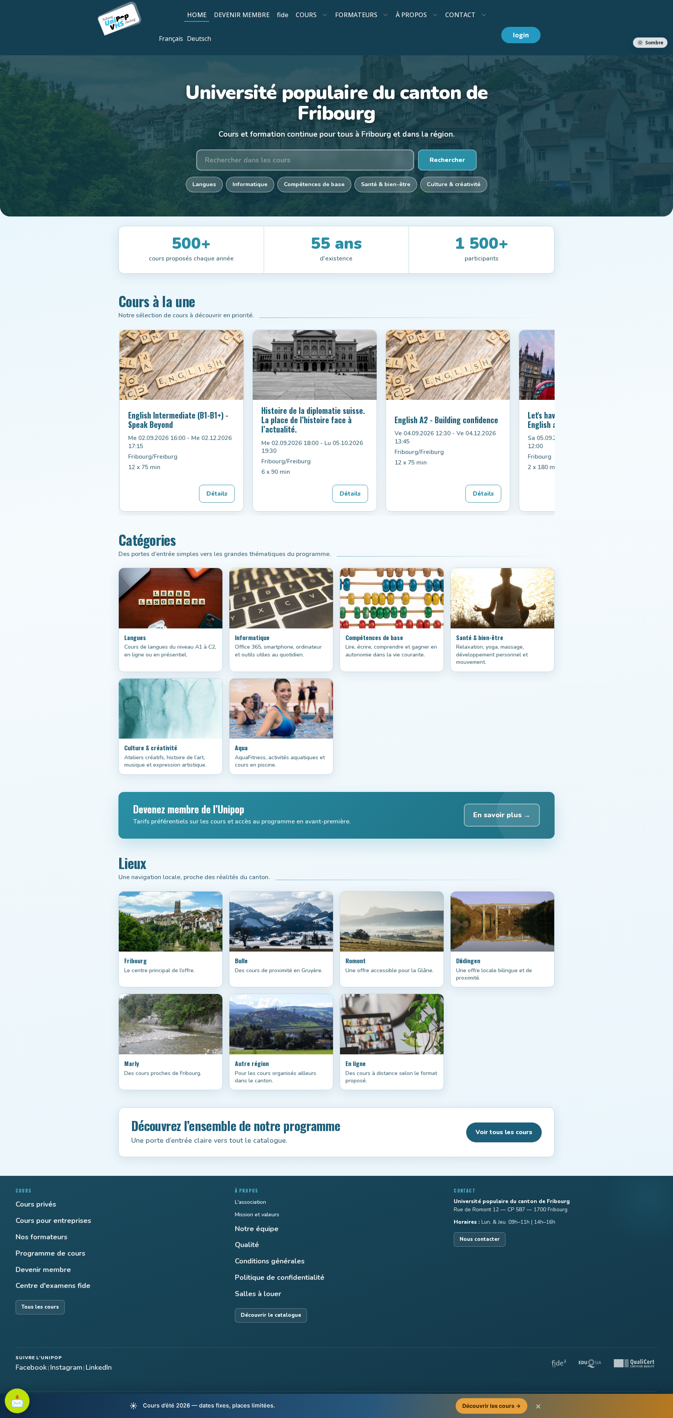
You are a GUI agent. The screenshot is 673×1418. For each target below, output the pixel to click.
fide (282, 15)
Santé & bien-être (385, 184)
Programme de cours (50, 1253)
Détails (216, 494)
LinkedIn (99, 1367)
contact (460, 15)
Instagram (66, 1367)
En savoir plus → (501, 815)
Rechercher (447, 160)
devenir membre (242, 15)
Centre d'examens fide (53, 1285)
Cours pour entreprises (53, 1220)
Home (196, 15)
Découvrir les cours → (491, 1405)
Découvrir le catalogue (271, 1315)
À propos (411, 15)
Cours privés (36, 1204)
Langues (204, 184)
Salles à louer (258, 1293)
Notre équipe (256, 1228)
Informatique (250, 184)
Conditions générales (270, 1261)
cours (306, 15)
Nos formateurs (41, 1237)
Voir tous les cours (504, 1132)
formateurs (356, 15)
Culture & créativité (454, 184)
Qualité (247, 1244)
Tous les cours (40, 1307)
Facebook (31, 1367)
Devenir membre (43, 1269)
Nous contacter (480, 1239)
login (521, 35)
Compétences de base (314, 184)
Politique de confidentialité (279, 1277)
